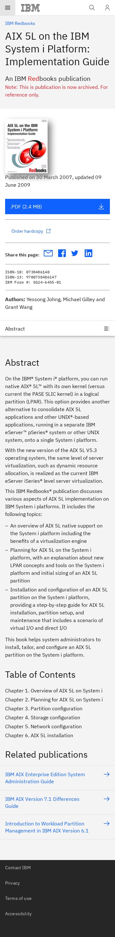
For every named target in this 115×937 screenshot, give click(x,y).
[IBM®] (30, 7)
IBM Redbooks (20, 23)
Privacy (12, 883)
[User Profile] (107, 7)
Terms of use (18, 898)
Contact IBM (18, 868)
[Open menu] (7, 7)
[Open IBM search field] (92, 7)
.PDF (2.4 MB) (26, 206)
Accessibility (18, 914)
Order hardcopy (27, 231)
